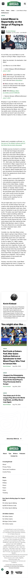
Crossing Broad (7, 461)
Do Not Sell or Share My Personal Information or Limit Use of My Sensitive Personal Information (14, 566)
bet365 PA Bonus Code (9, 505)
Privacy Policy (7, 467)
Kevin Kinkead (11, 31)
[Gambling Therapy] (18, 572)
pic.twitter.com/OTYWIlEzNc (11, 92)
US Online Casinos (8, 513)
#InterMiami (18, 80)
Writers (15, 453)
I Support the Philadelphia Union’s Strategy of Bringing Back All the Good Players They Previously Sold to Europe (14, 379)
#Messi (13, 91)
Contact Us (14, 456)
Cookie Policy (7, 472)
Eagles (4, 480)
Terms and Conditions (9, 469)
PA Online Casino (8, 516)
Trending (5, 492)
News (4, 477)
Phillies (5, 483)
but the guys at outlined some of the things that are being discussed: (13, 143)
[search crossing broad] (25, 3)
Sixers (4, 485)
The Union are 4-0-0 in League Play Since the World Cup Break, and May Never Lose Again (14, 399)
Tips (10, 453)
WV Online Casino (8, 524)
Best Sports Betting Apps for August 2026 (14, 499)
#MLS (17, 91)
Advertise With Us (13, 438)
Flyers (4, 488)
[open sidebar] (3, 3)
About (5, 453)
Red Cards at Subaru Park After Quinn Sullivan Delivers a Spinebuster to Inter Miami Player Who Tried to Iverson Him (14, 357)
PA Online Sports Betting (10, 503)
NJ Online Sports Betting (10, 508)
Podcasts (22, 453)
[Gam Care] (12, 572)
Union (3, 15)
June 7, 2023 (6, 71)
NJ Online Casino (8, 519)
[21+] (7, 572)
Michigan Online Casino (9, 521)
